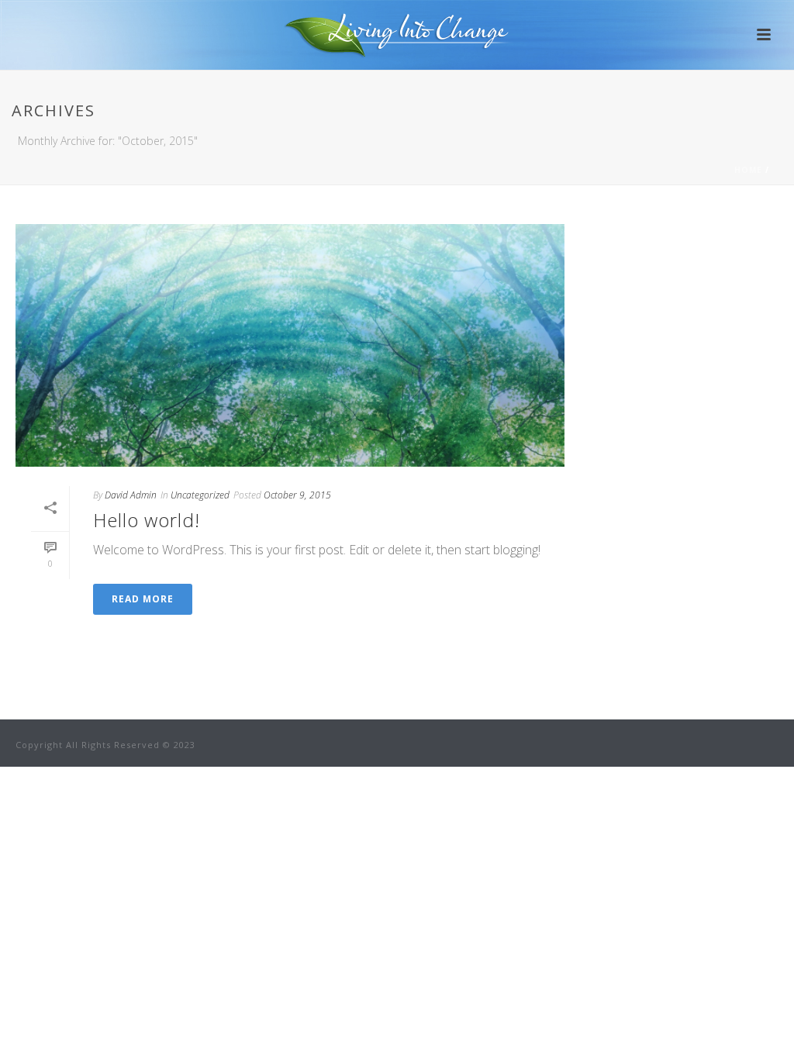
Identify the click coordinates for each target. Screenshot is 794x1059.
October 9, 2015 (297, 495)
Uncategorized (200, 495)
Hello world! (146, 520)
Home (748, 169)
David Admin (131, 495)
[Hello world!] (290, 345)
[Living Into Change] (397, 35)
